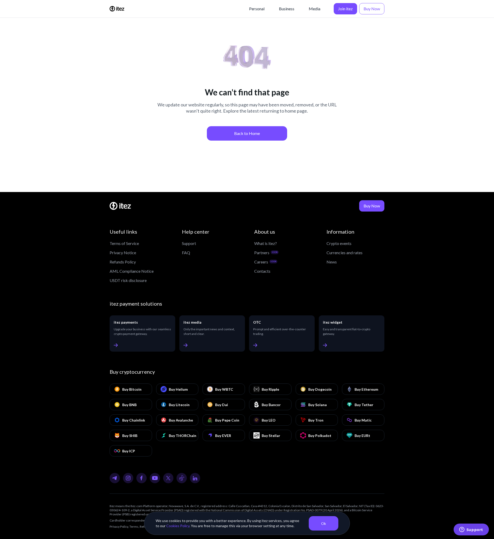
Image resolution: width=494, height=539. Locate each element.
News (332, 261)
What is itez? (265, 243)
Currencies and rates (345, 252)
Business (286, 8)
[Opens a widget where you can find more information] (471, 530)
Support (189, 243)
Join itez (345, 8)
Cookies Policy (177, 526)
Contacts (262, 271)
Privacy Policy (119, 526)
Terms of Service (124, 243)
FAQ (186, 252)
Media (314, 8)
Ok (323, 523)
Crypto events (339, 243)
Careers (265, 261)
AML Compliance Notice (132, 271)
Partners (265, 252)
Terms (133, 526)
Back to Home (247, 133)
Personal (256, 8)
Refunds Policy (123, 261)
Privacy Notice (123, 252)
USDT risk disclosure (128, 280)
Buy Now (372, 8)
